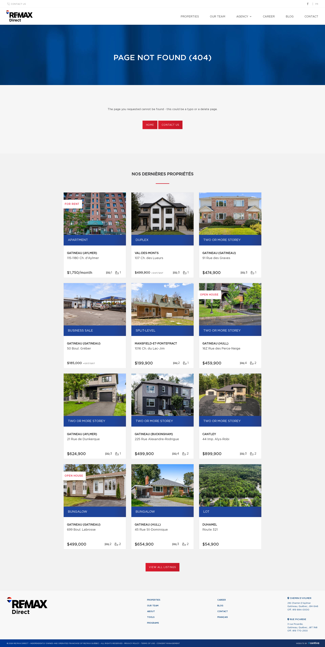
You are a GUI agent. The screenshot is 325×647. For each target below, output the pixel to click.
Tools (151, 617)
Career (269, 16)
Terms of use (148, 643)
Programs (153, 623)
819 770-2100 (300, 631)
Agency (242, 16)
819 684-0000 (300, 610)
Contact (311, 16)
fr (316, 4)
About (151, 611)
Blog (290, 16)
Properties (190, 16)
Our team (217, 16)
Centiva (313, 643)
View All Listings (162, 567)
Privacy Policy (131, 643)
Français (222, 617)
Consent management (168, 643)
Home (150, 125)
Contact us (18, 4)
